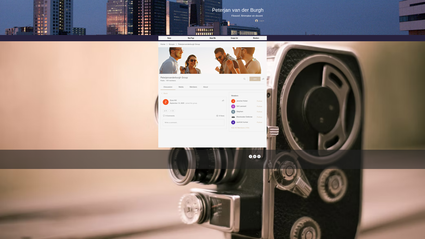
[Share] (223, 100)
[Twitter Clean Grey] (254, 156)
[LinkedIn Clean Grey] (259, 156)
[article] (193, 113)
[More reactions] (172, 110)
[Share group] (263, 78)
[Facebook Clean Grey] (250, 156)
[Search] (244, 79)
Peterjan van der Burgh (238, 10)
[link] (168, 87)
